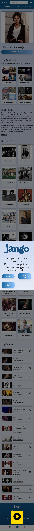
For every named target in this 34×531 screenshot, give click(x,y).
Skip (7, 276)
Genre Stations (8, 285)
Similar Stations (24, 276)
